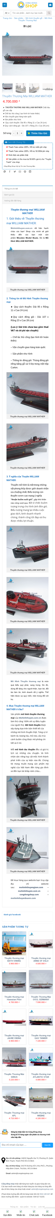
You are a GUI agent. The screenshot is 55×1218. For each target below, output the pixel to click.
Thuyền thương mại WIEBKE (41, 1114)
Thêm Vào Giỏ (39, 133)
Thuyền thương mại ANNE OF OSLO (41, 959)
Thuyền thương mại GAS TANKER (41, 1037)
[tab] (27, 189)
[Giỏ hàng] (50, 5)
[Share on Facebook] (9, 171)
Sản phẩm (18, 18)
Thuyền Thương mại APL (14, 1114)
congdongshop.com (29, 894)
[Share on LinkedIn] (30, 171)
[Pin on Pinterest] (25, 171)
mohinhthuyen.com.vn (29, 891)
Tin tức (33, 1207)
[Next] (48, 56)
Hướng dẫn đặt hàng (12, 201)
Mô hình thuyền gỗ (34, 18)
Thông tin (14, 1207)
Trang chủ (7, 18)
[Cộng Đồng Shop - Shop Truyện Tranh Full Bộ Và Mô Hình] (27, 5)
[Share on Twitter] (15, 171)
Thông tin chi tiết (11, 189)
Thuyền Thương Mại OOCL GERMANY (41, 998)
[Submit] (49, 13)
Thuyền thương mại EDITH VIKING (14, 959)
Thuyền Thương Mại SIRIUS (14, 1075)
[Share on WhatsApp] (4, 171)
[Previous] (6, 56)
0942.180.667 (44, 1194)
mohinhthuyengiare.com (31, 887)
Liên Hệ (41, 1207)
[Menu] (4, 5)
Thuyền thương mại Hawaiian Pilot (14, 998)
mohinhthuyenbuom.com (23, 898)
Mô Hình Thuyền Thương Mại (35, 19)
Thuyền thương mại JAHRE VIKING (14, 1037)
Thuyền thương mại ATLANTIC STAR (41, 1075)
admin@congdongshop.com (42, 1189)
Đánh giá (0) (9, 195)
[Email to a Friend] (20, 171)
